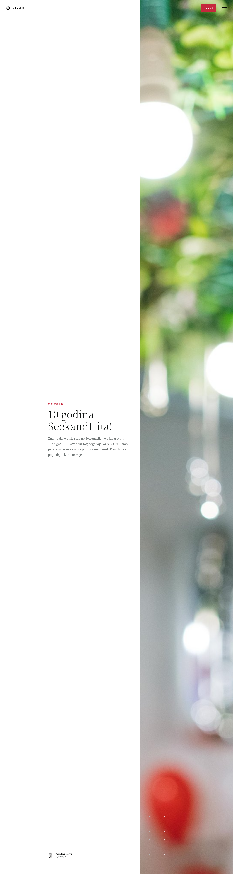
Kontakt (209, 8)
